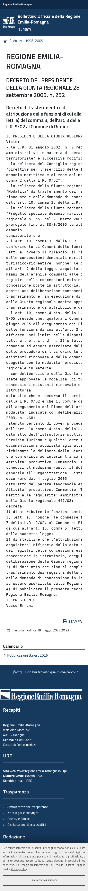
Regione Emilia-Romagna (17, 4)
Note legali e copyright (23, 812)
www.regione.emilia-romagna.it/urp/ (42, 770)
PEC (29, 780)
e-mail (19, 780)
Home (6, 41)
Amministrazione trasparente (27, 806)
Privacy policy (19, 869)
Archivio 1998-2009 (28, 40)
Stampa (75, 621)
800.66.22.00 (34, 775)
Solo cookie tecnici (44, 880)
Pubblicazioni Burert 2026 (27, 655)
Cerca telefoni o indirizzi (19, 744)
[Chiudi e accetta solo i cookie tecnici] (78, 853)
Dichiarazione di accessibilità (26, 824)
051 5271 (26, 739)
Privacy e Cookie (18, 818)
